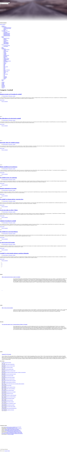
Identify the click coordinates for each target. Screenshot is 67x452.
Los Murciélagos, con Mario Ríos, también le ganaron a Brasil (13, 432)
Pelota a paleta (6, 66)
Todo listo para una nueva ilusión (6, 385)
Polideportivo (4, 48)
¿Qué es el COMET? (11, 434)
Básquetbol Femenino (7, 33)
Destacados (10, 120)
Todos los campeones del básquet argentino (8, 398)
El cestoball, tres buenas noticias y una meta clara (11, 199)
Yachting (5, 78)
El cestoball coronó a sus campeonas (8, 177)
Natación (5, 63)
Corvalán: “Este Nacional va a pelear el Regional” (9, 395)
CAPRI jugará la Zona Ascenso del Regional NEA (9, 408)
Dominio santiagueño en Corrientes (8, 188)
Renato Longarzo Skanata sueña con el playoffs (9, 380)
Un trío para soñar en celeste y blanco (9, 210)
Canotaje (5, 52)
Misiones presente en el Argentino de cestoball (11, 94)
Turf (4, 75)
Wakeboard (5, 77)
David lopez (3, 433)
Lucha (4, 62)
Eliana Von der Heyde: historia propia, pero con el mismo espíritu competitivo (13, 383)
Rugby (3, 79)
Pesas (4, 67)
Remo (4, 70)
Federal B (5, 39)
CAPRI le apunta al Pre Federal (6, 362)
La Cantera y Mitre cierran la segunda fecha (8, 364)
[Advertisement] (27, 16)
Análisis (3, 83)
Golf (2, 47)
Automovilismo (4, 26)
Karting (5, 29)
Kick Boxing (5, 61)
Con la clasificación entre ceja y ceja (12, 427)
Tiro (4, 74)
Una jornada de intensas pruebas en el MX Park (9, 382)
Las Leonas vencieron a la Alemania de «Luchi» (9, 403)
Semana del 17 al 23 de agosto (6, 354)
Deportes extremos (6, 55)
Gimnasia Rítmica (6, 59)
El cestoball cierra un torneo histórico (9, 231)
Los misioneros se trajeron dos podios (7, 367)
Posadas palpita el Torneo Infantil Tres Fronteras (12, 429)
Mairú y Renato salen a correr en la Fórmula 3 (8, 388)
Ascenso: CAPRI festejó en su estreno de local (8, 370)
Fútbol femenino (6, 42)
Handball (5, 60)
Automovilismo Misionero (7, 27)
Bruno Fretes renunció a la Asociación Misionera (14, 428)
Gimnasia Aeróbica (6, 58)
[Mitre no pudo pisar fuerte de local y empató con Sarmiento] (7, 284)
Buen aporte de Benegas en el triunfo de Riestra (9, 396)
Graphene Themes (7, 450)
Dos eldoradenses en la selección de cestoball (10, 118)
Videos (3, 87)
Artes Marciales (6, 51)
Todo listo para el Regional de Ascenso (7, 393)
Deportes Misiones (2, 24)
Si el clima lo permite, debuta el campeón (8, 401)
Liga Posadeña (6, 46)
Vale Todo (5, 76)
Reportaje (3, 86)
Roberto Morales (5, 120)
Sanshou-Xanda (6, 71)
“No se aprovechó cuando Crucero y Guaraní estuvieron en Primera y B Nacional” (14, 324)
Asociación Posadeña (7, 45)
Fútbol (3, 37)
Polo (4, 69)
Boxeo (3, 36)
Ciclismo (5, 54)
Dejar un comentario (5, 101)
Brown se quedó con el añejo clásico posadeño (8, 406)
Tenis (4, 73)
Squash (5, 72)
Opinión (3, 84)
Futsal (3, 44)
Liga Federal (5, 32)
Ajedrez (5, 50)
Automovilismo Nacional (7, 28)
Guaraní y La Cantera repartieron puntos (7, 369)
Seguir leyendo (2, 124)
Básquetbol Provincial (7, 35)
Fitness (5, 57)
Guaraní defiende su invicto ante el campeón (8, 377)
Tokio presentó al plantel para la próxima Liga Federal (12, 430)
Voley (3, 80)
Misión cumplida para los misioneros (8, 166)
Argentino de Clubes (7, 31)
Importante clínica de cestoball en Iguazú (9, 142)
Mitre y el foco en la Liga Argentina (7, 307)
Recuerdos (3, 85)
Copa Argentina (6, 40)
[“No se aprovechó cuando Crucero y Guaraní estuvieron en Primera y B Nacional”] (7, 331)
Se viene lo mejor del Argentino (7, 242)
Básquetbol (3, 30)
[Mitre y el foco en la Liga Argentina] (7, 314)
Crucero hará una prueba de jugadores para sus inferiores (14, 433)
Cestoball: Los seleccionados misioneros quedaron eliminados (14, 253)
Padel (4, 64)
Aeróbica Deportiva (6, 49)
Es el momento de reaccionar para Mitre (7, 375)
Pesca (4, 68)
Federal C (5, 41)
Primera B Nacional (6, 38)
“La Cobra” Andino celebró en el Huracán (8, 409)
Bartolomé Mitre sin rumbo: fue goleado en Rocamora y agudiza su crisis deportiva (14, 372)
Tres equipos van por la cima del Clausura (8, 390)
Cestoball (5, 53)
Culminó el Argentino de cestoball (8, 220)
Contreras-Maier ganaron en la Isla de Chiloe (8, 365)
